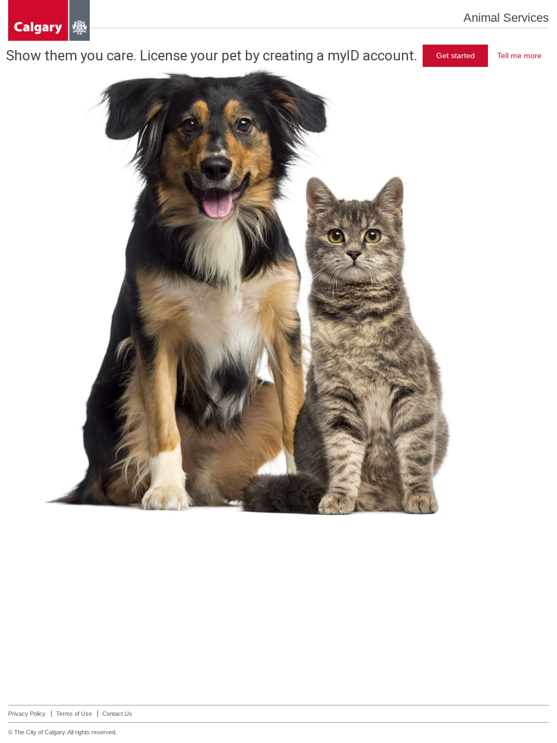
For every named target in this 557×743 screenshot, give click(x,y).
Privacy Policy (27, 713)
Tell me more (519, 55)
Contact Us (117, 713)
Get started (455, 55)
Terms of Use (74, 713)
